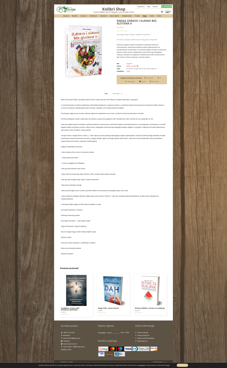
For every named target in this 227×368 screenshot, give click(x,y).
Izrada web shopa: (157, 362)
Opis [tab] (106, 93)
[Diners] (141, 348)
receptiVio (66, 341)
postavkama (141, 365)
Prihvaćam (182, 365)
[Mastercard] (112, 348)
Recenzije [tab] (117, 93)
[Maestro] (120, 348)
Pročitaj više (89, 316)
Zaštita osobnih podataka (145, 338)
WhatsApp (66, 335)
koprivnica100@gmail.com (71, 338)
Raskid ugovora (142, 341)
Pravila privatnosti (143, 335)
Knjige (128, 71)
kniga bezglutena (152, 68)
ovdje (167, 365)
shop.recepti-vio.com (70, 344)
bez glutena (129, 68)
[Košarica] (162, 12)
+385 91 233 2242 (69, 333)
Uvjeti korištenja (142, 333)
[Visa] (128, 348)
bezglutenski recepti (140, 68)
